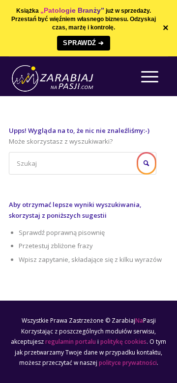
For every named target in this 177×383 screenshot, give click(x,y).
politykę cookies (123, 341)
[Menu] (144, 76)
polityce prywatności (128, 362)
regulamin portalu (70, 341)
